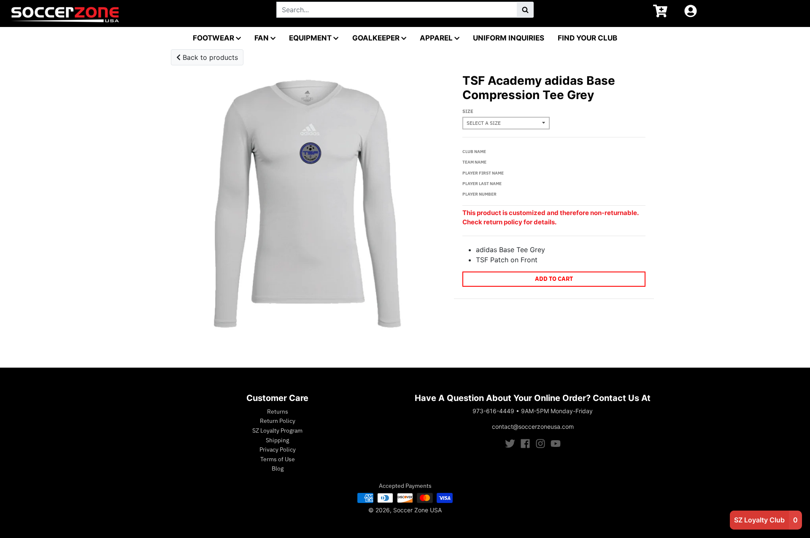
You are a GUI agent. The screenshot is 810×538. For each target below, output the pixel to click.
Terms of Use (277, 459)
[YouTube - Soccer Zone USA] (556, 443)
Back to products (209, 57)
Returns (277, 411)
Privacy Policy (277, 449)
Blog (278, 468)
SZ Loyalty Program (277, 430)
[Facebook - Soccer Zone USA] (525, 443)
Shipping (277, 440)
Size (467, 111)
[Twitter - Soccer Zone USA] (510, 443)
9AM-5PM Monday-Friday (557, 410)
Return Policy (277, 421)
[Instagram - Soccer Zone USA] (540, 443)
